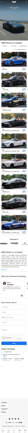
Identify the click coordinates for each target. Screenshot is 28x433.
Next (25, 59)
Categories (4, 46)
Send (14, 343)
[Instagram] (9, 418)
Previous (2, 59)
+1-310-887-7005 (7, 351)
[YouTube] (15, 418)
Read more (4, 269)
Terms (20, 426)
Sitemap (23, 426)
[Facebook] (12, 418)
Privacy (16, 426)
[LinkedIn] (18, 418)
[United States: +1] (3, 317)
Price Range (13, 46)
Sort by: (15, 49)
